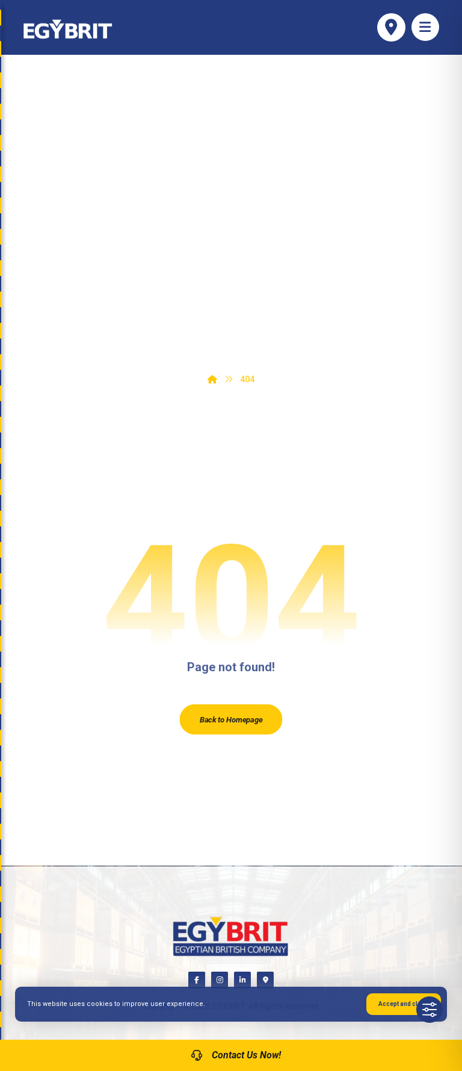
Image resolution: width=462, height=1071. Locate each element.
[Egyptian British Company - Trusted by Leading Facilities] (68, 29)
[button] (425, 27)
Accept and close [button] (403, 1004)
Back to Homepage (231, 719)
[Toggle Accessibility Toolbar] (429, 1009)
